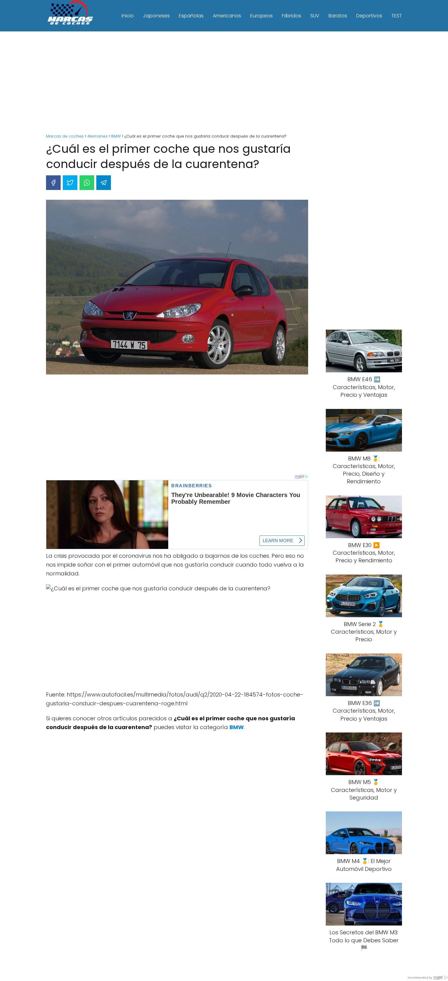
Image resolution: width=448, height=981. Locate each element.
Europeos (261, 15)
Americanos (227, 15)
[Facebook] (53, 182)
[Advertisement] (224, 83)
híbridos (291, 15)
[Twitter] (70, 182)
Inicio (128, 15)
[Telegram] (103, 182)
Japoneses (156, 15)
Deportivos (369, 15)
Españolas (191, 15)
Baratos (338, 15)
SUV (314, 15)
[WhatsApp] (87, 182)
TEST (396, 15)
